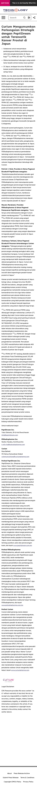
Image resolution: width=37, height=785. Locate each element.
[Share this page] (34, 17)
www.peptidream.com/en (22, 545)
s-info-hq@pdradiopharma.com (13, 444)
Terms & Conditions (27, 777)
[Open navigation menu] (3, 17)
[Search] (24, 17)
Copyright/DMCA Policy (12, 782)
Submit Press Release (10, 777)
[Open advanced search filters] (29, 17)
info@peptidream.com (10, 435)
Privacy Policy (28, 782)
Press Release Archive (22, 773)
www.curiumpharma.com (20, 670)
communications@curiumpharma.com (15, 457)
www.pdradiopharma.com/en (12, 605)
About (9, 773)
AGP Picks (5, 3)
